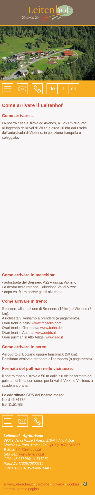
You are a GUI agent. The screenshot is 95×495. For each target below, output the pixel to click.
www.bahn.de (51, 328)
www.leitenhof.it (31, 454)
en (73, 88)
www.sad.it (54, 337)
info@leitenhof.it (28, 449)
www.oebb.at (45, 332)
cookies (73, 484)
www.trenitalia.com (47, 323)
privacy (58, 484)
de (52, 88)
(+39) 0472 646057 (65, 445)
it (63, 88)
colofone (42, 484)
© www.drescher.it (18, 484)
